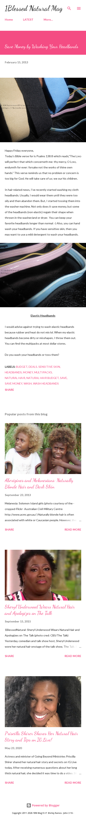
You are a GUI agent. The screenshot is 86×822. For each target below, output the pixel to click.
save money (13, 383)
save (63, 378)
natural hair (15, 378)
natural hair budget (42, 378)
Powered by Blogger (45, 805)
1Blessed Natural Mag (34, 8)
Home (9, 19)
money (28, 372)
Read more (73, 529)
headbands (13, 372)
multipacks (43, 372)
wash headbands (46, 383)
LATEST (28, 19)
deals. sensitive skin (44, 366)
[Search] (69, 7)
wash (28, 383)
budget (21, 366)
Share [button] (9, 389)
